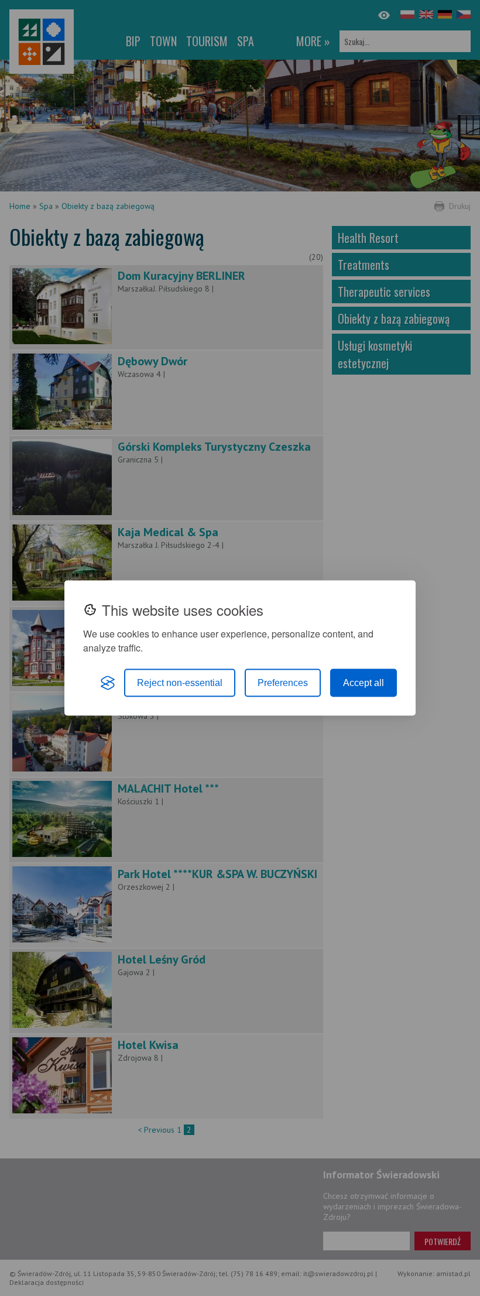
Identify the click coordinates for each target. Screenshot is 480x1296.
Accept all (363, 683)
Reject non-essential (179, 683)
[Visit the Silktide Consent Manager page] (108, 683)
